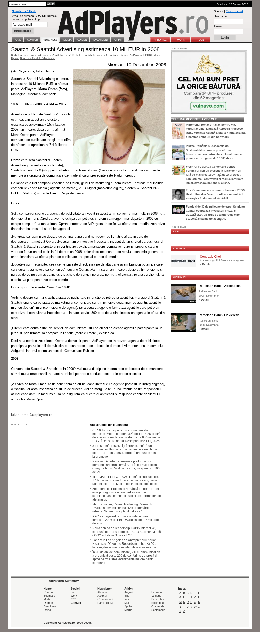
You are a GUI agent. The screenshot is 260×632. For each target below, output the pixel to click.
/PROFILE (179, 248)
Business (49, 595)
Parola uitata (105, 602)
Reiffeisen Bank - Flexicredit (219, 315)
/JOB (176, 231)
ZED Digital (75, 55)
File (73, 592)
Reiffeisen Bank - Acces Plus (220, 286)
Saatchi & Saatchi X (95, 55)
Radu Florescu (19, 55)
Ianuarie (156, 595)
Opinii (47, 609)
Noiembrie (157, 602)
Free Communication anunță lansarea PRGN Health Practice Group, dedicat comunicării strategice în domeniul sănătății (215, 194)
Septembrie (158, 609)
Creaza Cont (105, 599)
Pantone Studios (118, 55)
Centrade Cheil (210, 256)
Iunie (127, 599)
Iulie (126, 595)
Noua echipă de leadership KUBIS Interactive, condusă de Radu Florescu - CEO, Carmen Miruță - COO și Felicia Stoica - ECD (126, 531)
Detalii (205, 299)
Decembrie (158, 599)
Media (47, 599)
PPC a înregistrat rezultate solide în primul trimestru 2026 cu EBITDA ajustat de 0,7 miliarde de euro (125, 520)
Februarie (157, 592)
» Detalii (205, 264)
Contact (76, 602)
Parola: (218, 26)
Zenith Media (60, 55)
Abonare (103, 592)
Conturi (48, 592)
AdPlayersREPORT (141, 55)
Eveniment (50, 606)
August (128, 592)
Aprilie (128, 606)
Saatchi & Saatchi (40, 55)
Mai (126, 602)
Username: (221, 16)
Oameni (48, 602)
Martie (128, 609)
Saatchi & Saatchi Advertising (37, 58)
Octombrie (157, 606)
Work (74, 595)
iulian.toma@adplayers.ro (31, 415)
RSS (73, 599)
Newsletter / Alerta (24, 11)
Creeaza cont (234, 11)
